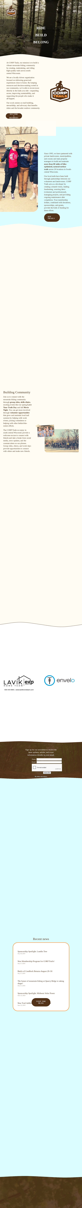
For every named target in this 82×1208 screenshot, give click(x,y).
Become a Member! (13, 116)
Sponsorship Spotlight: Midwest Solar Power (36, 993)
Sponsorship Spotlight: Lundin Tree (32, 951)
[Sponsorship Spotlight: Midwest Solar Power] (36, 990)
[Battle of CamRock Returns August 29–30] (35, 967)
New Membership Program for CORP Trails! (36, 961)
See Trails (51, 217)
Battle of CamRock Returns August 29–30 (35, 971)
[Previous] (37, 698)
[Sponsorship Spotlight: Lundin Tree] (32, 948)
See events (10, 454)
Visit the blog (41, 1002)
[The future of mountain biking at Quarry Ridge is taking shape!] (41, 977)
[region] (41, 684)
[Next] (45, 698)
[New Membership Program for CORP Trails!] (36, 958)
